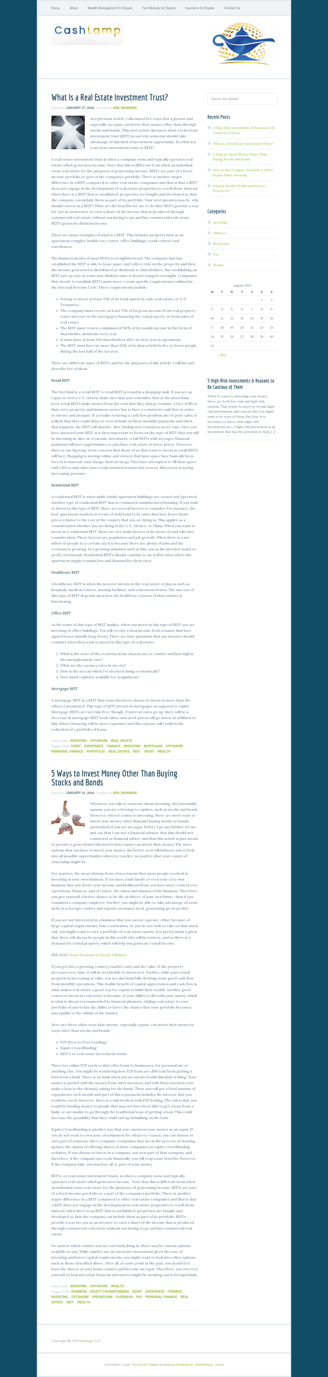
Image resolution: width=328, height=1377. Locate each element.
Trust (148, 751)
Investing (78, 740)
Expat (76, 746)
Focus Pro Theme (145, 1364)
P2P (139, 1296)
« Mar (222, 355)
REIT (136, 751)
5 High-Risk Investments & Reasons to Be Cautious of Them (241, 383)
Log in (219, 1364)
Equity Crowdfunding (109, 1291)
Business (79, 1291)
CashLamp (87, 34)
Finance (113, 746)
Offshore (99, 740)
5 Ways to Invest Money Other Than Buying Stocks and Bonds (114, 777)
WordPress (204, 1364)
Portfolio (96, 751)
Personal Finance (67, 751)
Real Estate (121, 740)
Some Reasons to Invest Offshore (98, 955)
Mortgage (153, 746)
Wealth (163, 751)
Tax (215, 254)
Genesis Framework (178, 1364)
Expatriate (93, 746)
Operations (102, 1296)
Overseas (124, 1296)
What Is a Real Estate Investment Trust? (109, 97)
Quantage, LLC (90, 1341)
